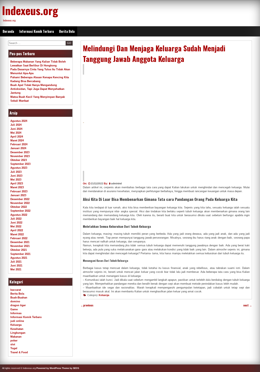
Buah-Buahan (18, 297)
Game (14, 309)
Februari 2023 (18, 191)
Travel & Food (19, 352)
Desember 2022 (19, 199)
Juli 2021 (16, 261)
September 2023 (20, 163)
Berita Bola (67, 31)
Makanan (16, 336)
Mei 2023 (15, 179)
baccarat (15, 289)
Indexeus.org (30, 10)
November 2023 (20, 156)
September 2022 (20, 210)
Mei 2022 (15, 226)
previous (87, 305)
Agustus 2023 (18, 167)
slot (12, 344)
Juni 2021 (16, 265)
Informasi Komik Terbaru (36, 31)
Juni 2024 (16, 128)
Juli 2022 (16, 218)
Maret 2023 (17, 187)
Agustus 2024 (18, 120)
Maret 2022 (17, 234)
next (247, 305)
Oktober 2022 (18, 206)
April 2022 (16, 230)
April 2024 (16, 136)
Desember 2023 (19, 152)
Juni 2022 (16, 222)
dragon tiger (18, 305)
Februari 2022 (18, 238)
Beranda (8, 31)
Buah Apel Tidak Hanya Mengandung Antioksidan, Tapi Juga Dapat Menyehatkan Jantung (37, 89)
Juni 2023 (16, 175)
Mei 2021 (15, 269)
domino (15, 301)
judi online (17, 320)
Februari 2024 (18, 144)
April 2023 (16, 183)
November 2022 (20, 203)
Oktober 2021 (18, 249)
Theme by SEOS (70, 368)
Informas (16, 313)
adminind (116, 183)
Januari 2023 (18, 195)
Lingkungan (17, 332)
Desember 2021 (19, 242)
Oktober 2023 (18, 160)
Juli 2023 (16, 171)
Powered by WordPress (48, 368)
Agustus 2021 (18, 257)
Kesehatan (16, 328)
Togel (13, 348)
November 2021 (20, 246)
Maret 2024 (17, 140)
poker (13, 340)
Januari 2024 (18, 148)
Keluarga (104, 295)
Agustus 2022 (18, 214)
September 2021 (20, 253)
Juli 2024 (16, 124)
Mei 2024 (15, 132)
